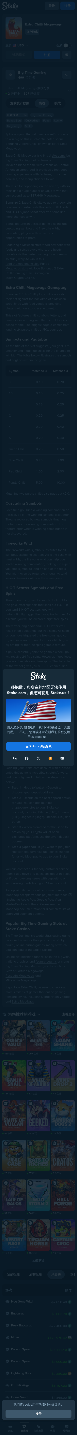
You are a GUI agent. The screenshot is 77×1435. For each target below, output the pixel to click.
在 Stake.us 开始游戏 (39, 746)
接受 (38, 1413)
